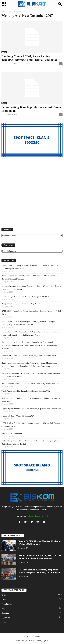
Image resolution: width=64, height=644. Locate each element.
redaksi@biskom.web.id (37, 516)
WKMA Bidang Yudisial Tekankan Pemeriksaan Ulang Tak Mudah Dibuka (31, 384)
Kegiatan (5, 613)
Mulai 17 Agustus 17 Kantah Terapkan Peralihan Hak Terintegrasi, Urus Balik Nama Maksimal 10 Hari (30, 442)
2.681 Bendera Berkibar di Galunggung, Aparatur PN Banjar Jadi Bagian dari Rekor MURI (30, 424)
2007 (9, 11)
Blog (3, 608)
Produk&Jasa (6, 604)
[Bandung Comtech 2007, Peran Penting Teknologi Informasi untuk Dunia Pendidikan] (32, 37)
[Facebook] (20, 522)
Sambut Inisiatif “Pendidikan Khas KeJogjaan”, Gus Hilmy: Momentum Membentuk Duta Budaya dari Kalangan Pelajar (30, 333)
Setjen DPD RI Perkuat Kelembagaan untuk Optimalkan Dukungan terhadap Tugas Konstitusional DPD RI (28, 323)
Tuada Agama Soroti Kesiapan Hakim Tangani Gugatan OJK (25, 391)
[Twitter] (26, 522)
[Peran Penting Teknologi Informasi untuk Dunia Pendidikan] (32, 88)
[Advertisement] (32, 191)
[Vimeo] (32, 522)
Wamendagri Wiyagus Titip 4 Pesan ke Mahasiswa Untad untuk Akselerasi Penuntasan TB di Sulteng (31, 375)
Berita (4, 52)
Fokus (3, 622)
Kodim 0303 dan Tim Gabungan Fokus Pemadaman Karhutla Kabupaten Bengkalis (30, 399)
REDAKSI (27, 636)
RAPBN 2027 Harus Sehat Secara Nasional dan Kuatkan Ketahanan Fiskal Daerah (31, 312)
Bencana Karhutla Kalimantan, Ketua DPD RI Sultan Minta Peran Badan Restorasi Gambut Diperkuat (30, 277)
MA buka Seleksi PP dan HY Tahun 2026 (17, 416)
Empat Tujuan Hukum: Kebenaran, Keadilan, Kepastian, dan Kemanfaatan (31, 408)
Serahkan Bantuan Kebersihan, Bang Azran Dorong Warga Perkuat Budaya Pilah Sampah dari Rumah (31, 287)
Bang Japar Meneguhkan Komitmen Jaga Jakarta (21, 304)
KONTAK (36, 636)
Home (3, 11)
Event (3, 599)
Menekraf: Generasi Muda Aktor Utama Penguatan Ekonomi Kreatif (28, 356)
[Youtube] (44, 522)
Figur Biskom (7, 617)
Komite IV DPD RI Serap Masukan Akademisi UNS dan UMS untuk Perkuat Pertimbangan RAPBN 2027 (31, 267)
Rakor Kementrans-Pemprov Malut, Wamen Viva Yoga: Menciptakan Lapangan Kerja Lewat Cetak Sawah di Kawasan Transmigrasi (29, 364)
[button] (59, 4)
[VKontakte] (38, 522)
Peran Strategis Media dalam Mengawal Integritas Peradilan (25, 296)
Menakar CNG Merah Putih (12, 433)
